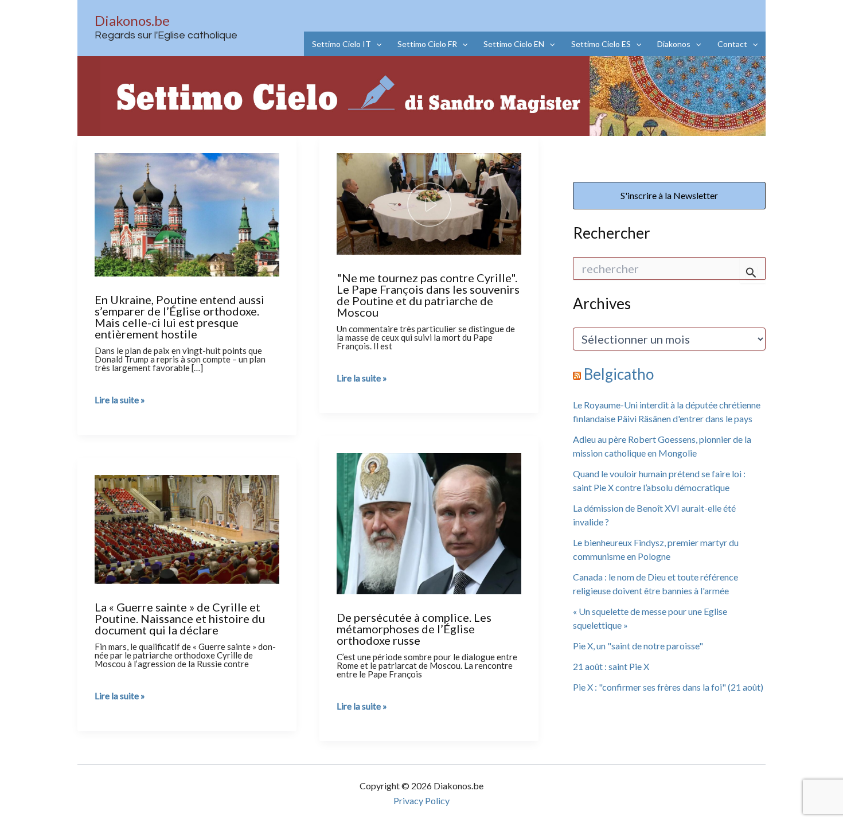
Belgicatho (619, 374)
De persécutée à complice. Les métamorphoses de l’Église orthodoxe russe (414, 628)
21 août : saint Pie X (611, 666)
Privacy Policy (421, 800)
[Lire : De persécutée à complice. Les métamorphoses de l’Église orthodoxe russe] (429, 522)
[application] (376, 44)
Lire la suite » (120, 399)
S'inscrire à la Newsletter (669, 195)
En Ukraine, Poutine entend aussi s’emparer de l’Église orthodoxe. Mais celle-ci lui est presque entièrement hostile (179, 317)
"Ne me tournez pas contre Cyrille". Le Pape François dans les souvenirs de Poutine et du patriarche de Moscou (428, 295)
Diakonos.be (132, 20)
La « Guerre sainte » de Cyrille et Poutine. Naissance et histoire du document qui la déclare (180, 618)
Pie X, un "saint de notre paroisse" (638, 645)
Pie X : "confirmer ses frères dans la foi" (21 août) (668, 686)
